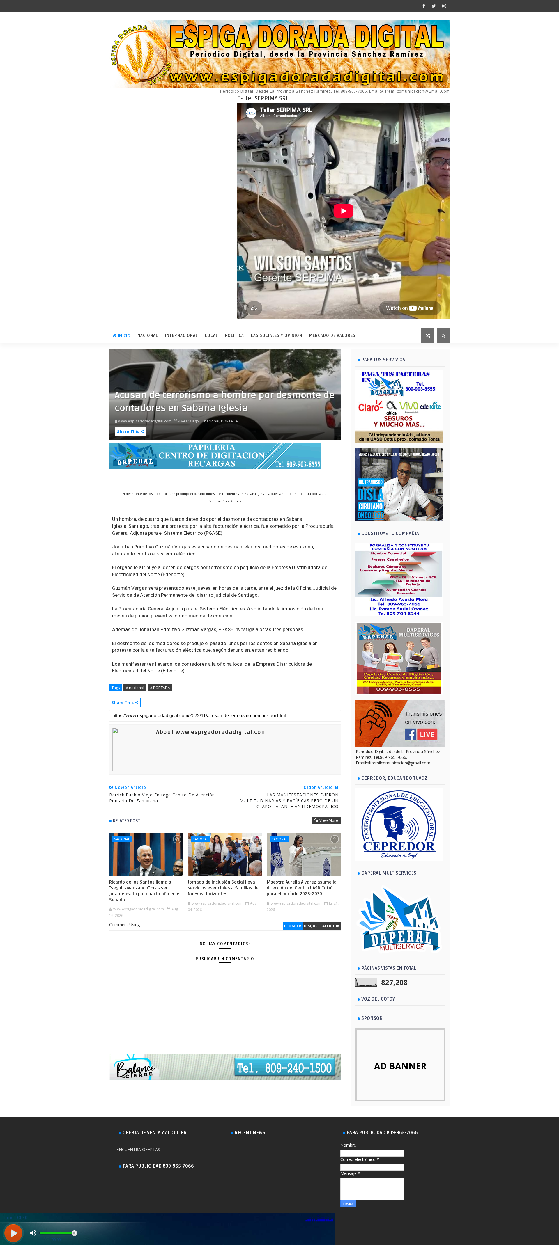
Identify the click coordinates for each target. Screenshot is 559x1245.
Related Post (126, 820)
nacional (122, 839)
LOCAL (211, 335)
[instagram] (444, 5)
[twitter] (433, 5)
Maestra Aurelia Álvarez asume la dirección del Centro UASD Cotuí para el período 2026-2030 (302, 888)
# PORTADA (160, 687)
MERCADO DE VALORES (332, 335)
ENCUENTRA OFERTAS (138, 1149)
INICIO (124, 335)
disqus (310, 925)
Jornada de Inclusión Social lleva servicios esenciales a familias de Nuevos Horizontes (223, 888)
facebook (329, 925)
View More (328, 820)
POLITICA (234, 335)
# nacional (135, 687)
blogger (292, 925)
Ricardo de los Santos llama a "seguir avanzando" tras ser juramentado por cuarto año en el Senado (145, 891)
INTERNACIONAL (181, 335)
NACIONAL (147, 335)
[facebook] (423, 5)
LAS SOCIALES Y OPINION (276, 335)
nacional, (212, 421)
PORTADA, (230, 421)
